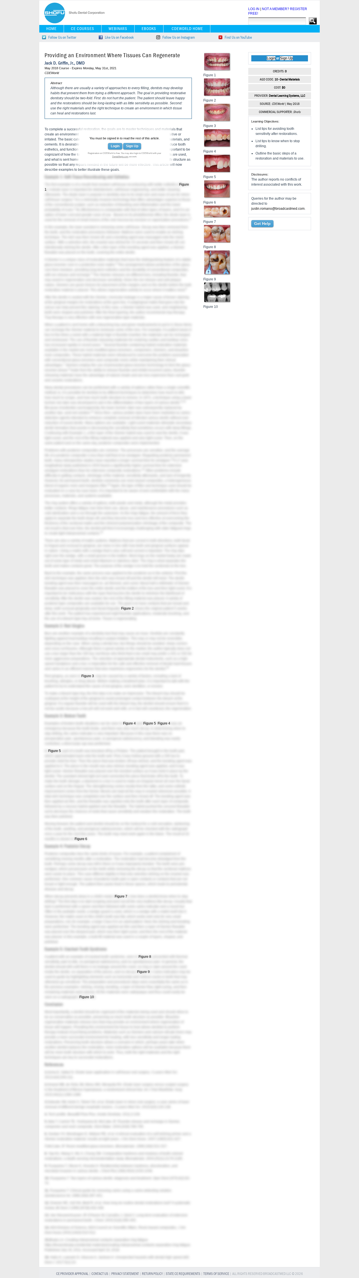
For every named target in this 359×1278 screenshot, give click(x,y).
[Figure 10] (217, 302)
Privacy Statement (125, 1274)
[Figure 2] (217, 95)
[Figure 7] (217, 217)
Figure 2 (127, 608)
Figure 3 (87, 676)
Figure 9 (143, 972)
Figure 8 (145, 957)
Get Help (262, 223)
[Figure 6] (217, 197)
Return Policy (152, 1274)
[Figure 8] (217, 242)
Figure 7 (121, 896)
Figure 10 (86, 997)
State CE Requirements (183, 1274)
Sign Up (132, 146)
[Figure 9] (217, 274)
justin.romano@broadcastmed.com (278, 209)
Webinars (118, 29)
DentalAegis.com (120, 156)
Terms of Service (216, 1274)
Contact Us (99, 1274)
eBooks (149, 29)
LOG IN (253, 9)
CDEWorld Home (187, 29)
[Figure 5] (217, 172)
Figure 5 (149, 723)
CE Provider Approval (72, 1274)
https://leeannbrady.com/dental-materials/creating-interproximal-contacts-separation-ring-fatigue (117, 1245)
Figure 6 (81, 839)
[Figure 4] (217, 146)
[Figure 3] (217, 121)
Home (51, 29)
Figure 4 (129, 723)
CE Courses (82, 29)
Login (115, 146)
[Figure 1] (217, 70)
